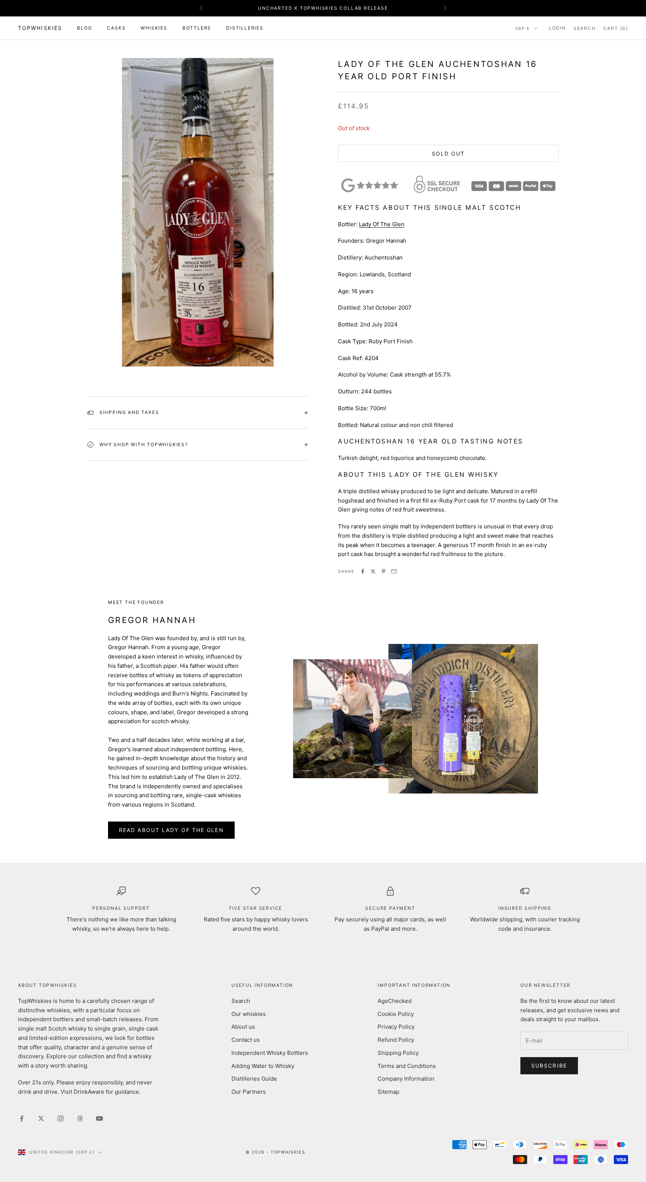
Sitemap (388, 1091)
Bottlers (196, 28)
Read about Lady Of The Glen (171, 830)
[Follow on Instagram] (60, 1118)
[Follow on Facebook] (21, 1118)
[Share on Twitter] (373, 571)
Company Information (406, 1078)
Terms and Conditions (407, 1065)
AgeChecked (395, 1000)
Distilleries (245, 28)
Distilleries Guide (254, 1078)
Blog (84, 28)
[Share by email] (394, 571)
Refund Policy (396, 1039)
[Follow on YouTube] (99, 1118)
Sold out (448, 153)
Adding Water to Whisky (262, 1065)
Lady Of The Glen (381, 224)
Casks (116, 28)
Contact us (245, 1039)
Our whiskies (248, 1013)
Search (240, 1000)
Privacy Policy (396, 1026)
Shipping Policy (398, 1052)
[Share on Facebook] (363, 571)
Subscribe (549, 1065)
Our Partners (248, 1091)
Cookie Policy (396, 1013)
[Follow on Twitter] (41, 1118)
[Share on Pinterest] (384, 571)
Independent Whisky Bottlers (269, 1052)
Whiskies (154, 28)
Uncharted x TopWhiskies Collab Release (323, 8)
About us (243, 1026)
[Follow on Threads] (80, 1118)
